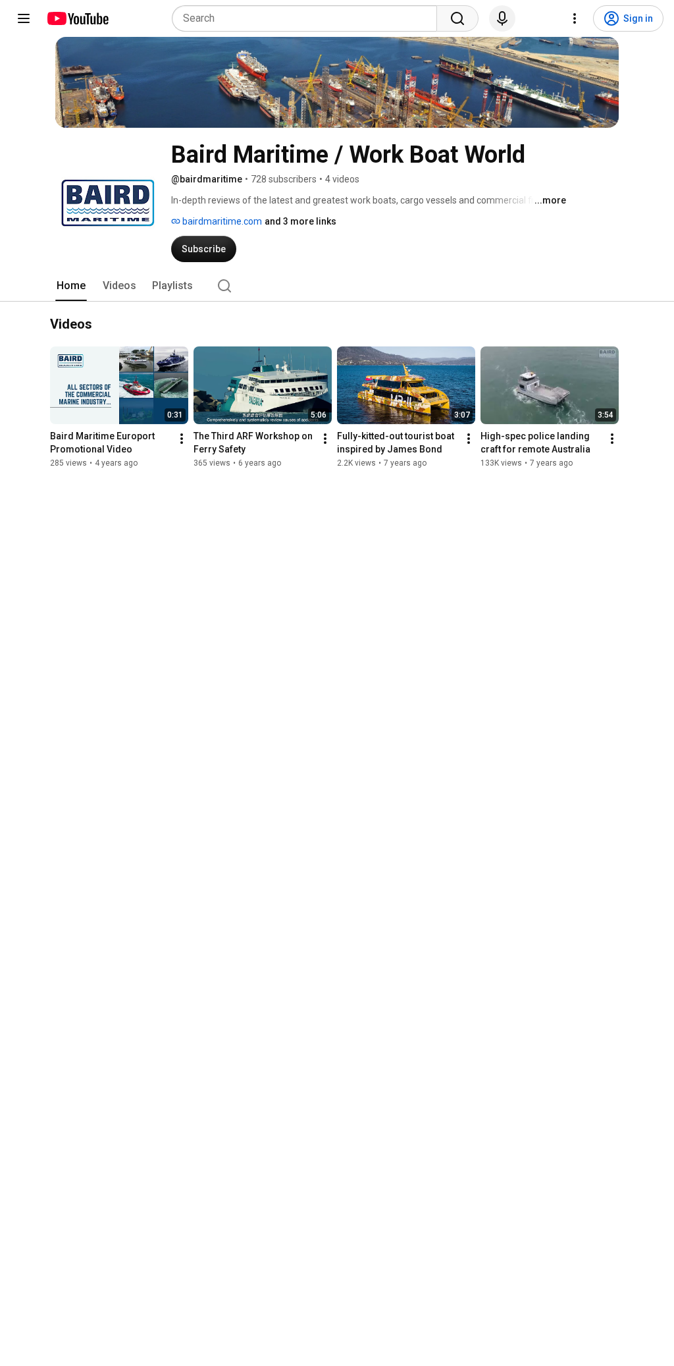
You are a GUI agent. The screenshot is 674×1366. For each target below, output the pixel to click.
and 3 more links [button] (300, 221)
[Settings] (575, 18)
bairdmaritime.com (221, 221)
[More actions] (181, 438)
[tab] (71, 286)
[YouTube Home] (77, 18)
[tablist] (337, 286)
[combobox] (308, 18)
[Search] (457, 18)
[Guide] (24, 18)
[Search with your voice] (502, 18)
